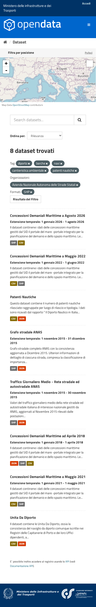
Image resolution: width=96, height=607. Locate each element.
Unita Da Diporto (23, 517)
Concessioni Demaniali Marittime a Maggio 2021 (48, 476)
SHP (13, 242)
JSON (22, 318)
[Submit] (80, 120)
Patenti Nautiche (23, 296)
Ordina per (17, 135)
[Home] (5, 42)
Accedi (86, 3)
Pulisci (88, 53)
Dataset (19, 42)
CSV (21, 242)
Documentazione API (21, 566)
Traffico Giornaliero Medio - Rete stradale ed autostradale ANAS (44, 384)
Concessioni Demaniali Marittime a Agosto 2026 (47, 215)
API (67, 562)
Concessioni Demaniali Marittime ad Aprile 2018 (47, 436)
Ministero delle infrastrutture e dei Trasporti (27, 8)
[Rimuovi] (29, 163)
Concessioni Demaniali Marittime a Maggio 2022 (48, 256)
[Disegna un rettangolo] (89, 63)
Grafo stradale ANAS (26, 332)
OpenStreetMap (21, 105)
